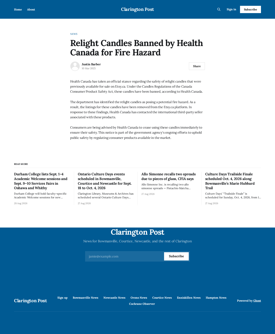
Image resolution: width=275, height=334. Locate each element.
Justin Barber (91, 64)
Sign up (62, 297)
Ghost (257, 300)
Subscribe (250, 9)
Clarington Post (137, 9)
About (31, 9)
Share (197, 66)
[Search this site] (219, 9)
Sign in (231, 9)
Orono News (139, 297)
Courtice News (162, 297)
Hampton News (216, 297)
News (73, 34)
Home (18, 9)
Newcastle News (114, 297)
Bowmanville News (85, 297)
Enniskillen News (189, 297)
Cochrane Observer (142, 304)
